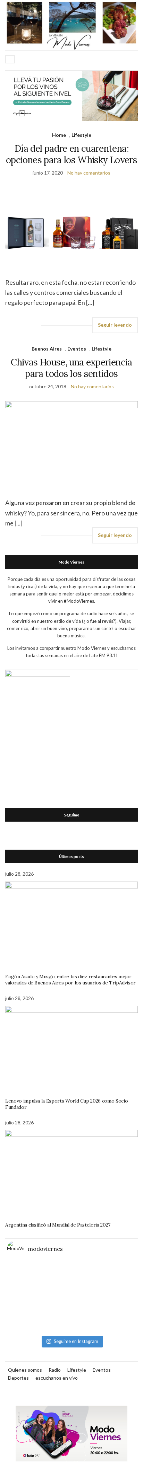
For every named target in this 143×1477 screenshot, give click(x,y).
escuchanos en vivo (56, 1378)
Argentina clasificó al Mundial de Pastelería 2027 (57, 1225)
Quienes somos (25, 1370)
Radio (55, 1370)
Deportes (18, 1378)
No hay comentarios (88, 173)
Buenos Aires (47, 349)
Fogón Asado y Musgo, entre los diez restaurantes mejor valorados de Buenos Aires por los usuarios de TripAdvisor (70, 979)
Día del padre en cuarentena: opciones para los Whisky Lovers (71, 154)
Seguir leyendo (115, 325)
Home (59, 135)
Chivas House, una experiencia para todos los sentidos (71, 367)
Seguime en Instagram (76, 1341)
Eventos (76, 349)
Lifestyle (81, 135)
